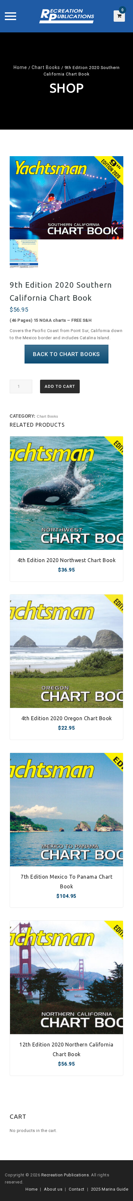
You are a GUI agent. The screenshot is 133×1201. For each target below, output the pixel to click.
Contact (77, 1189)
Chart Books (46, 67)
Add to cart (60, 386)
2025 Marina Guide (109, 1189)
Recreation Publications (65, 1174)
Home (20, 67)
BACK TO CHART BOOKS (66, 354)
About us (53, 1189)
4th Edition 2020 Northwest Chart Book (66, 560)
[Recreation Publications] (66, 16)
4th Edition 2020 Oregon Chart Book (66, 718)
